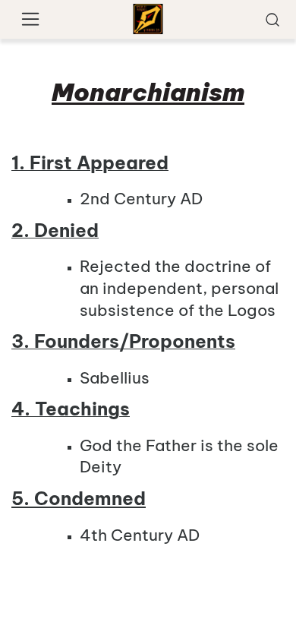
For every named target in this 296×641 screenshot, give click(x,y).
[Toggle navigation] (30, 19)
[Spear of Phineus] (148, 19)
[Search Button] (272, 19)
